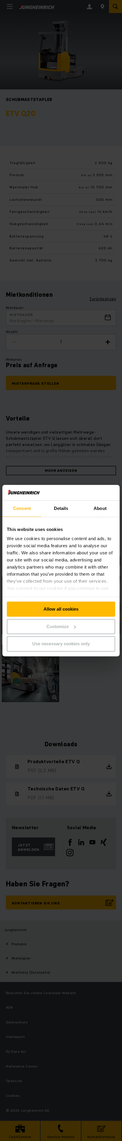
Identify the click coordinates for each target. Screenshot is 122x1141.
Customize (57, 626)
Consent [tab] (22, 508)
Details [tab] (61, 508)
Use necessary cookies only (61, 643)
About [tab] (100, 508)
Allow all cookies (61, 609)
